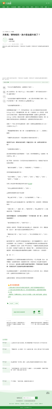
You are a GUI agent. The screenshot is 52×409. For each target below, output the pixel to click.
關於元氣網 (11, 403)
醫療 (19, 7)
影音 (28, 7)
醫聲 (46, 7)
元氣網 (6, 31)
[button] (48, 6)
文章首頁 (36, 403)
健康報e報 (19, 398)
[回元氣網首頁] (8, 3)
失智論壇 (13, 7)
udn (3, 31)
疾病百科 (27, 403)
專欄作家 (41, 403)
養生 (8, 7)
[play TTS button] (8, 82)
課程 (32, 7)
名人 (9, 31)
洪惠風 (16, 303)
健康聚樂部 (17, 403)
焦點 (4, 7)
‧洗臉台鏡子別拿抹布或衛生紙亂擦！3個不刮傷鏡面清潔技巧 (26, 287)
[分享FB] (4, 87)
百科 (23, 7)
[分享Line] (4, 92)
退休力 (37, 7)
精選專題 (22, 403)
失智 (42, 7)
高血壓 (30, 184)
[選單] (49, 3)
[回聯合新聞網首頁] (4, 3)
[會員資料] (46, 3)
